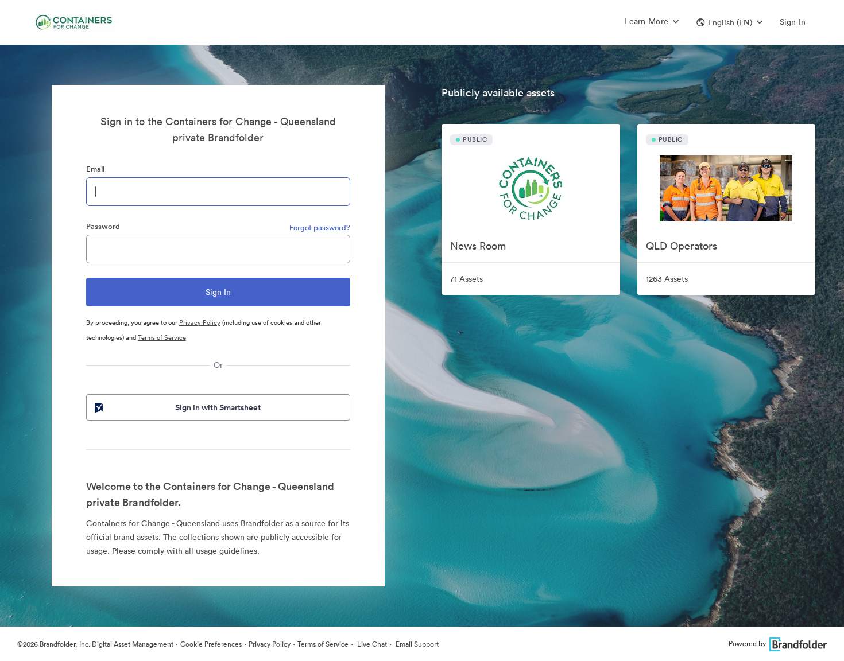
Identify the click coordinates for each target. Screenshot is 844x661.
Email (95, 169)
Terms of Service (162, 337)
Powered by (747, 643)
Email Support (416, 644)
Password (103, 226)
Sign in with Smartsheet (218, 407)
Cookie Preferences (211, 644)
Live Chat (371, 644)
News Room (478, 245)
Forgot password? (319, 227)
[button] (729, 22)
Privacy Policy (199, 322)
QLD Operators (681, 245)
